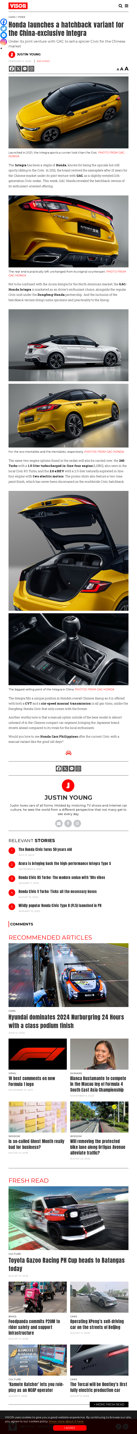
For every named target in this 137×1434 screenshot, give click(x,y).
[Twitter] (3, 28)
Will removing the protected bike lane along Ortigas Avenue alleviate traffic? (97, 1147)
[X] (18, 69)
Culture (15, 1253)
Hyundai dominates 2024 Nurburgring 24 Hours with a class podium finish (66, 1021)
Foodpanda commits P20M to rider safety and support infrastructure (34, 1327)
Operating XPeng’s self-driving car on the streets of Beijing (97, 1324)
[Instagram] (31, 69)
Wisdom (14, 1136)
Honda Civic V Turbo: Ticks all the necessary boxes (58, 891)
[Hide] (1, 48)
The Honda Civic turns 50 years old (45, 849)
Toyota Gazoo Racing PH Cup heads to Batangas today (67, 1264)
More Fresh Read (110, 1404)
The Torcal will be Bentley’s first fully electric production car (98, 1387)
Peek (21, 17)
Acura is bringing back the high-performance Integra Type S (65, 863)
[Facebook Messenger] (25, 69)
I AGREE (69, 1427)
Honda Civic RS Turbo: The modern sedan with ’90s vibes (62, 877)
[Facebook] (12, 69)
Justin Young (29, 54)
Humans (76, 1073)
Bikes (12, 1316)
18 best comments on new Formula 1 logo (32, 1081)
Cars (12, 17)
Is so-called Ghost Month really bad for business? (36, 1144)
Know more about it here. (66, 1421)
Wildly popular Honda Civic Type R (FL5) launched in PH (60, 905)
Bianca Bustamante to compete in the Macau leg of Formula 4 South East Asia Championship (98, 1084)
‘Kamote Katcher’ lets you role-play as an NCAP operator (36, 1387)
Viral (12, 1073)
